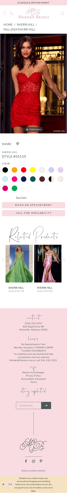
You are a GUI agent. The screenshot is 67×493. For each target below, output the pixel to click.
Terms (33, 382)
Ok (10, 484)
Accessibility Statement (33, 379)
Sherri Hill (25, 24)
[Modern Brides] (33, 12)
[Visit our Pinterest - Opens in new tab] (41, 461)
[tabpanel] (33, 83)
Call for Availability (34, 213)
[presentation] (19, 263)
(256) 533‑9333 (33, 323)
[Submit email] (46, 405)
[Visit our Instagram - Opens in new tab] (33, 461)
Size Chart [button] (21, 197)
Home (8, 24)
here (33, 490)
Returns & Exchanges (34, 372)
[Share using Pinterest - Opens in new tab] (18, 144)
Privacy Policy (33, 375)
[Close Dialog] (3, 484)
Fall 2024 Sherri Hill (19, 29)
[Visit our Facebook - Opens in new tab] (26, 461)
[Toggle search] (62, 13)
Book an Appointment (33, 205)
